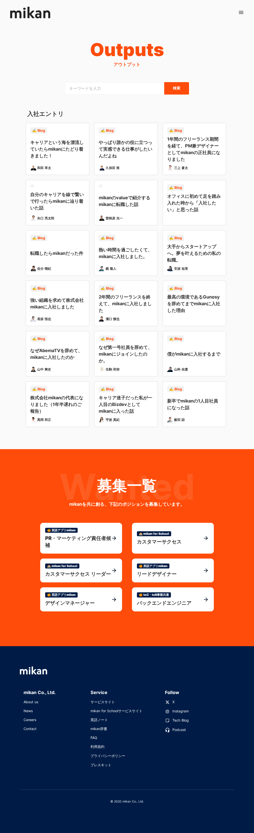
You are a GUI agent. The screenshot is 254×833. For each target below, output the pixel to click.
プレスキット (101, 765)
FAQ (94, 737)
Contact (30, 729)
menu (241, 12)
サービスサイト (103, 702)
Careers (30, 720)
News (28, 711)
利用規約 (97, 746)
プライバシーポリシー (108, 756)
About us (31, 702)
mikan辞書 (99, 729)
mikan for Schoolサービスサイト (116, 711)
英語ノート (99, 720)
